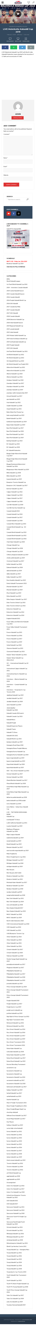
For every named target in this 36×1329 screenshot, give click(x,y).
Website (6, 175)
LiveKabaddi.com (27, 1319)
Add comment (10, 41)
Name (6, 158)
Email (5, 166)
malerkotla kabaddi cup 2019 (18, 26)
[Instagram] (19, 213)
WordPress (21, 1321)
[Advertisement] (18, 78)
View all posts (17, 118)
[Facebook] (14, 213)
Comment (7, 134)
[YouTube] (9, 213)
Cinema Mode (25, 41)
